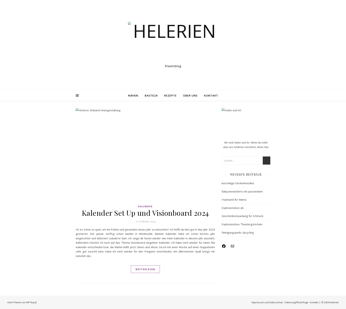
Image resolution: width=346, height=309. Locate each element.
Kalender (145, 206)
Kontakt (211, 95)
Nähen (133, 95)
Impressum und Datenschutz (267, 302)
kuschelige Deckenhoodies (238, 183)
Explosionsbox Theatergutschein (242, 224)
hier (266, 147)
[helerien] (173, 42)
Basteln (151, 95)
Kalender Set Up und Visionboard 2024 (145, 213)
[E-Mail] (232, 247)
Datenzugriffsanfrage (296, 302)
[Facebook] (224, 247)
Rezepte (170, 95)
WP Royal (31, 302)
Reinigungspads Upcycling (238, 232)
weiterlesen (145, 269)
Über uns (190, 95)
